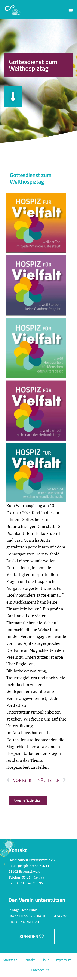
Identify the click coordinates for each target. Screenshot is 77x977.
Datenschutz (40, 969)
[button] (70, 10)
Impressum (63, 959)
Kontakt (29, 959)
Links (45, 959)
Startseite (10, 959)
